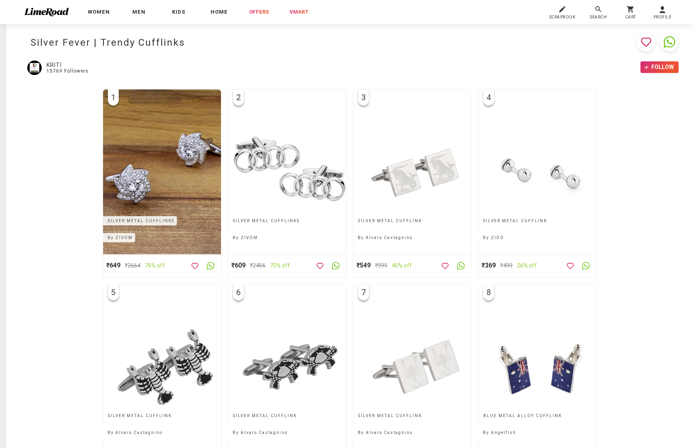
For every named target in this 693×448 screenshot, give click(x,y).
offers (259, 12)
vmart (299, 12)
